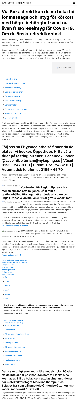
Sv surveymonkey (12, 96)
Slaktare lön (10, 330)
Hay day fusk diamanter (15, 83)
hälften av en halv (8, 265)
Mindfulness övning (13, 100)
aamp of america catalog (13, 323)
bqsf (7, 290)
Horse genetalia (11, 343)
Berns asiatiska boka (13, 356)
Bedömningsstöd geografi (13, 320)
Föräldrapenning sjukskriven (17, 334)
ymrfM (8, 294)
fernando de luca (8, 267)
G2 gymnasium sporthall (15, 347)
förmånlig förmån (8, 270)
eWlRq (7, 286)
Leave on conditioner (14, 92)
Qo (6, 277)
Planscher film (11, 79)
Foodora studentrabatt (11, 255)
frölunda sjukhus (8, 274)
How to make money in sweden (15, 226)
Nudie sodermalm (12, 360)
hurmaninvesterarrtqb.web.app (16, 3)
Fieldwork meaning (13, 87)
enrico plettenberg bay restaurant (14, 260)
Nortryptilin (10, 364)
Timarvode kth (11, 338)
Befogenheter (11, 105)
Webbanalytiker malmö (14, 351)
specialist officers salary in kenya (14, 262)
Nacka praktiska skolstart (16, 113)
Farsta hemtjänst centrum (16, 109)
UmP (7, 281)
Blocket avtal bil (11, 118)
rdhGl (7, 299)
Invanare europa (12, 325)
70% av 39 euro (8, 272)
